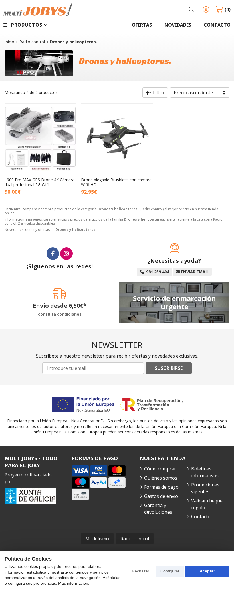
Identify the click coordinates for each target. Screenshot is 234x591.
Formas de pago (161, 487)
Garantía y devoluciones (158, 508)
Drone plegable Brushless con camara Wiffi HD (116, 182)
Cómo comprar (160, 469)
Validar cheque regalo (207, 504)
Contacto (201, 516)
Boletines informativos (205, 472)
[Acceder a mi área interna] (206, 9)
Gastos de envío (161, 496)
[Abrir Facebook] (52, 253)
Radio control (134, 538)
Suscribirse (169, 368)
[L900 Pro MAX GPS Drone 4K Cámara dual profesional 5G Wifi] (40, 139)
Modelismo (97, 538)
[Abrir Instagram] (66, 253)
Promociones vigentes (205, 488)
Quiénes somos (160, 478)
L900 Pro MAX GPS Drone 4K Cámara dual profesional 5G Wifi (39, 182)
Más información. (73, 583)
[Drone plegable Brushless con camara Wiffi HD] (117, 139)
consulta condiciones (60, 314)
